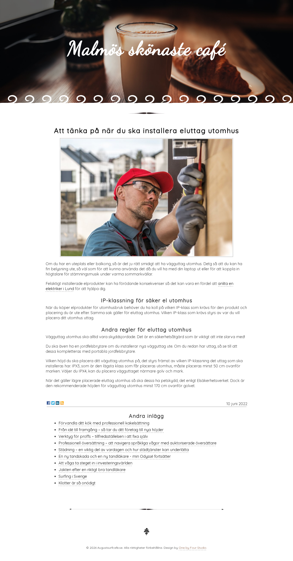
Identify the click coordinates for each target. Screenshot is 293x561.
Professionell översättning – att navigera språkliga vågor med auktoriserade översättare (137, 443)
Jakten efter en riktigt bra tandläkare (92, 469)
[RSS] (62, 403)
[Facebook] (48, 403)
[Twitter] (53, 403)
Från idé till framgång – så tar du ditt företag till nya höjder (111, 429)
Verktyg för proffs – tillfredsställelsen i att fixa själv (103, 436)
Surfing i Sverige (73, 476)
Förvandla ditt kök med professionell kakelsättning (104, 423)
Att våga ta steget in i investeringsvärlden (95, 463)
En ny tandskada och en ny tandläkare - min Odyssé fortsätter (115, 456)
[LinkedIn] (57, 403)
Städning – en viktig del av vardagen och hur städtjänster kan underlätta (124, 449)
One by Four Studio (192, 548)
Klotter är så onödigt (77, 482)
